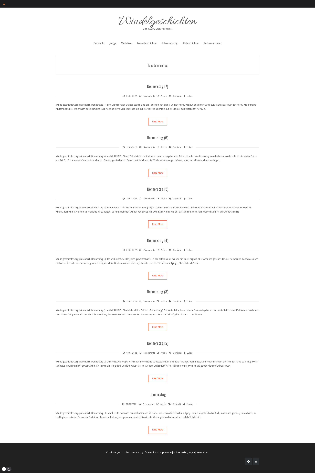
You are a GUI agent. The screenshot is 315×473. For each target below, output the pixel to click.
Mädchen (126, 43)
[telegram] (248, 461)
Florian (190, 404)
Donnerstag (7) (157, 86)
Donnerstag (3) (157, 291)
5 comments (149, 96)
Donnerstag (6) (157, 137)
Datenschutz (151, 452)
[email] (256, 461)
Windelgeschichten (157, 22)
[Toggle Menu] (4, 4)
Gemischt (99, 43)
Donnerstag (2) (157, 343)
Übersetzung (170, 43)
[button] (6, 469)
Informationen (212, 43)
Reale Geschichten (146, 43)
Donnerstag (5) (157, 189)
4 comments (149, 147)
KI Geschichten (190, 43)
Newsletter (202, 452)
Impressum (166, 452)
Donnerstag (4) (157, 240)
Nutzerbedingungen (184, 452)
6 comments (149, 353)
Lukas (189, 96)
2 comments (149, 250)
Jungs (112, 43)
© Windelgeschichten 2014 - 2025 (124, 452)
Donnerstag (157, 394)
